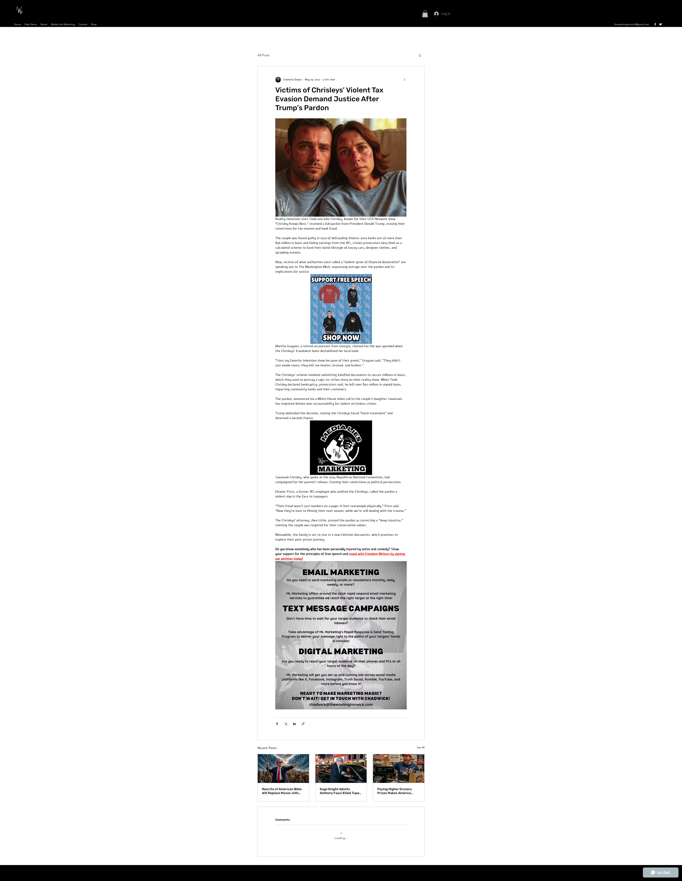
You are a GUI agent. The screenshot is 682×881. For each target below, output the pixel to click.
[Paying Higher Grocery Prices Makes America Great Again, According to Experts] (398, 768)
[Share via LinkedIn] (294, 723)
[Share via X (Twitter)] (285, 723)
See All (420, 747)
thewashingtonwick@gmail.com (631, 24)
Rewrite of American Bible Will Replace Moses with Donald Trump (282, 791)
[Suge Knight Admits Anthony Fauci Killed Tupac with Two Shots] (341, 768)
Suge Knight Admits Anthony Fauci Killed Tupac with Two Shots (340, 791)
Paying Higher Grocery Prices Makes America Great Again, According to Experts (397, 791)
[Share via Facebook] (277, 723)
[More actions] (404, 80)
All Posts (264, 55)
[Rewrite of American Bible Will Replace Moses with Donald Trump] (283, 768)
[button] (425, 13)
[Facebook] (655, 24)
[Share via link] (303, 723)
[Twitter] (660, 24)
